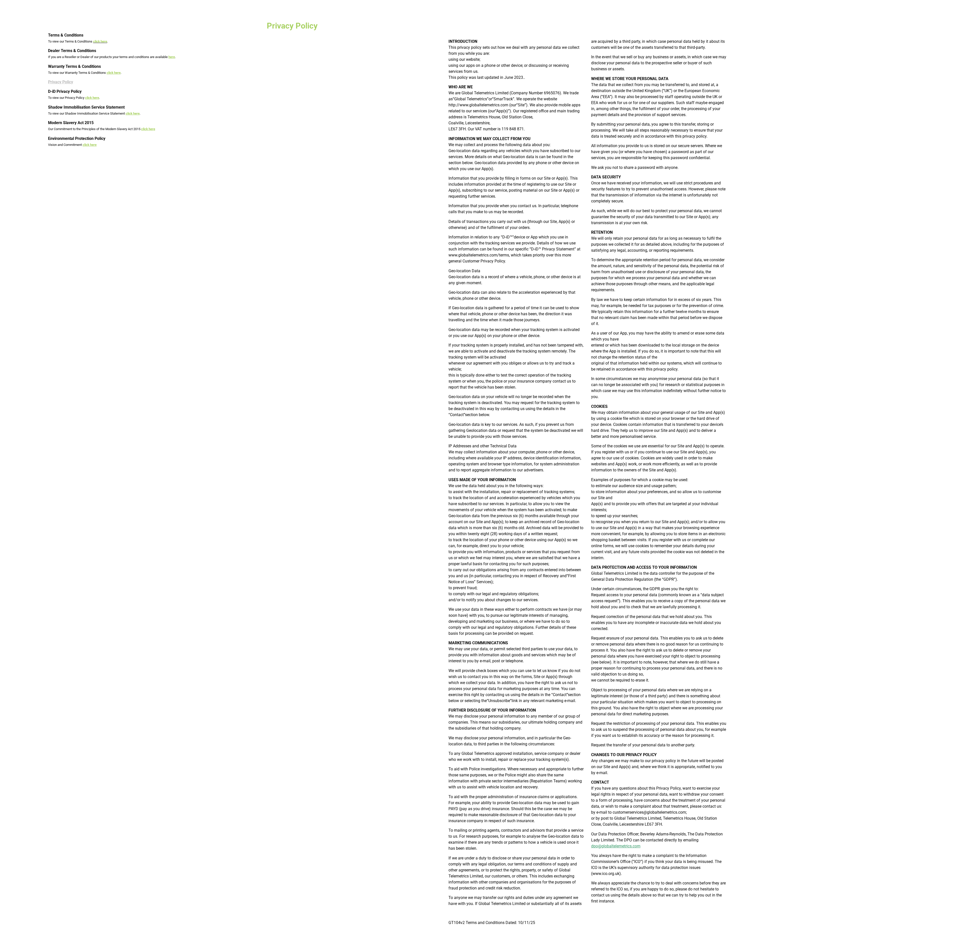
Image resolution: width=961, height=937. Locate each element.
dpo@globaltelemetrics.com (615, 846)
